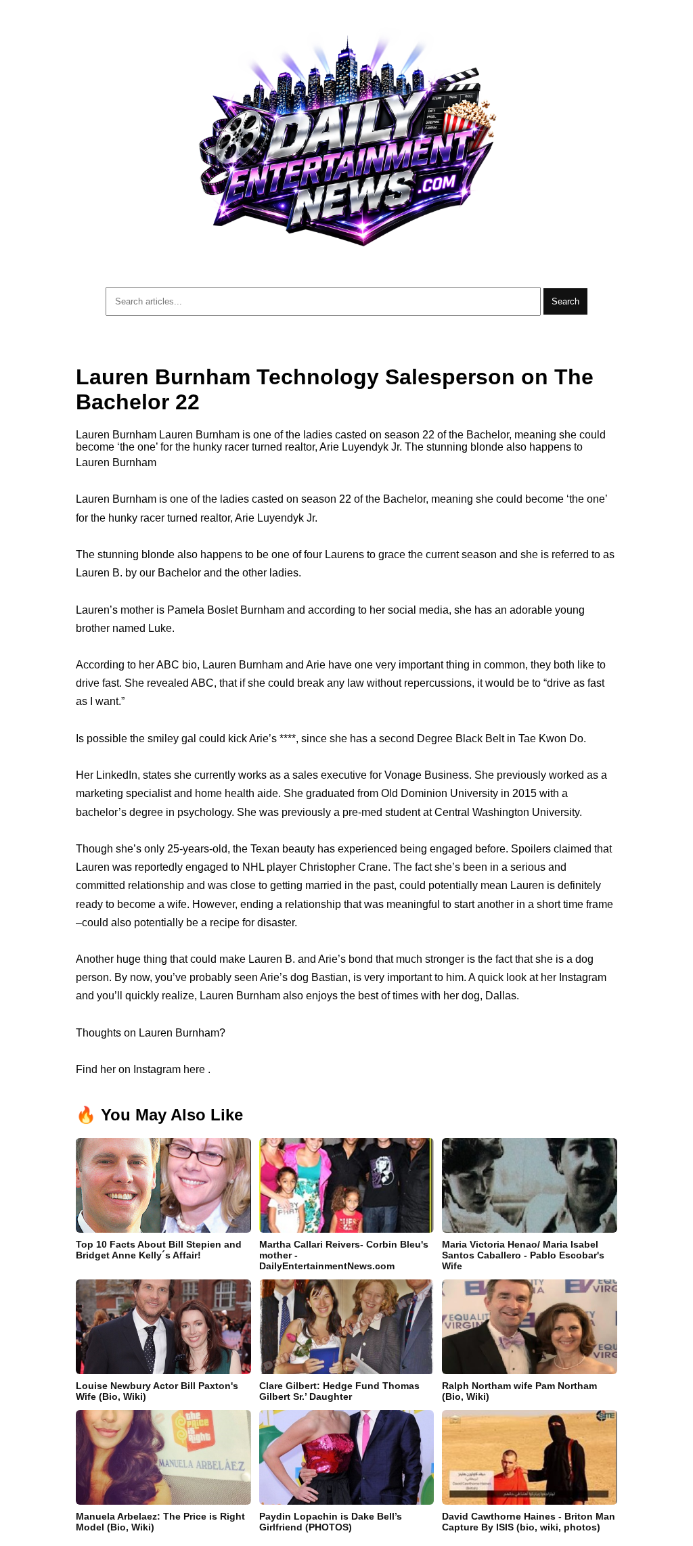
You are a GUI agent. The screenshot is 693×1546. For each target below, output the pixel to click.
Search (565, 301)
